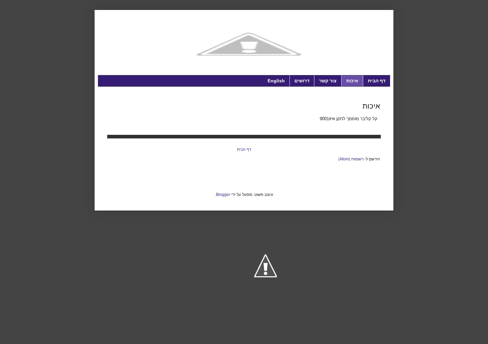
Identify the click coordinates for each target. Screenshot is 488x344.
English (276, 80)
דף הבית (376, 80)
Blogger (223, 194)
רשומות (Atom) (351, 159)
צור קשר (328, 80)
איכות (352, 80)
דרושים (301, 80)
